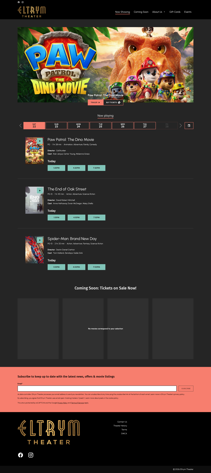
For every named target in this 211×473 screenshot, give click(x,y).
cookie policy (113, 398)
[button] (20, 126)
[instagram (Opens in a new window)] (22, 2)
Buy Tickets (111, 102)
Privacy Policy (62, 403)
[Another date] (189, 125)
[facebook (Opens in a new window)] (19, 2)
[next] (190, 66)
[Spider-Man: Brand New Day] (34, 249)
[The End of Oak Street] (34, 200)
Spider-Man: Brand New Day (72, 238)
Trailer (94, 102)
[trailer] (40, 141)
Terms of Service (77, 403)
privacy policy (179, 394)
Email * (20, 384)
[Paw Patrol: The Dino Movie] (34, 150)
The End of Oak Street (67, 189)
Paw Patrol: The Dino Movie (71, 139)
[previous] (20, 66)
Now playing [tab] (105, 115)
